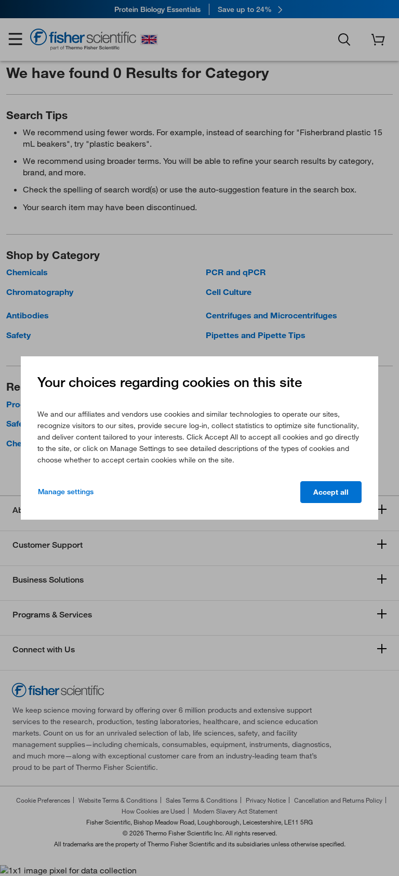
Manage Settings (66, 491)
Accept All (331, 492)
